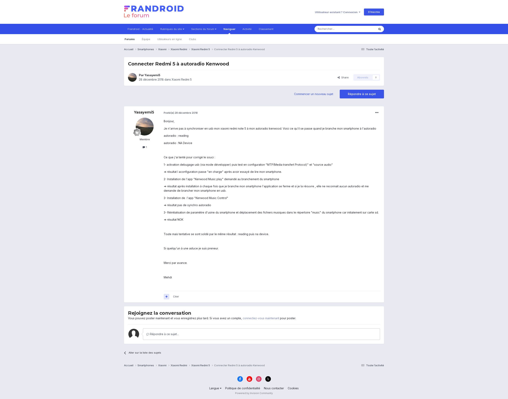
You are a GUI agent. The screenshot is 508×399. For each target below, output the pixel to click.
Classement (266, 29)
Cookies (293, 388)
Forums (130, 39)
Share (344, 77)
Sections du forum (203, 29)
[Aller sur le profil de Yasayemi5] (132, 77)
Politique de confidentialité (242, 388)
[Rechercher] (379, 29)
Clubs (192, 39)
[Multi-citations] (166, 296)
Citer (176, 296)
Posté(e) (181, 112)
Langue (214, 388)
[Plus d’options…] (377, 112)
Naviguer (229, 29)
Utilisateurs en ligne (169, 39)
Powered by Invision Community (254, 393)
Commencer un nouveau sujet (313, 94)
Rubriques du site (171, 29)
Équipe (146, 39)
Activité (247, 29)
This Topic (363, 28)
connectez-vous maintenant (261, 318)
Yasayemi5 (152, 75)
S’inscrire (374, 11)
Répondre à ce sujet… (164, 334)
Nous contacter (274, 388)
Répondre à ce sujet (362, 94)
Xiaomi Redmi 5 (182, 79)
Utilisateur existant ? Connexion (337, 12)
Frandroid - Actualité (140, 29)
